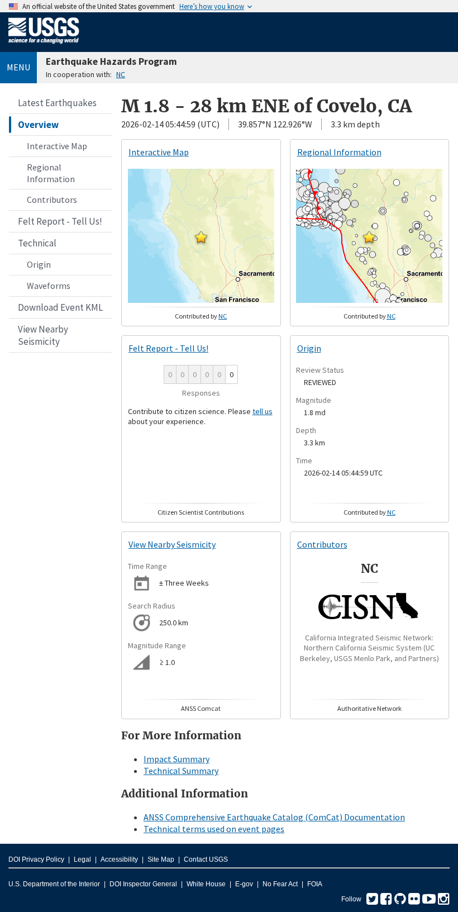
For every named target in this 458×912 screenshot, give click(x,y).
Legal (82, 859)
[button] (201, 237)
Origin (39, 264)
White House (206, 884)
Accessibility (119, 859)
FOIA (314, 884)
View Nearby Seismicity (43, 335)
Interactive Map (57, 145)
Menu (18, 67)
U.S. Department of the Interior (54, 884)
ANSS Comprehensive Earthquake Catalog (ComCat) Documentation (274, 817)
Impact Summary (176, 758)
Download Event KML (60, 307)
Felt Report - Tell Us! (60, 221)
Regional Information (51, 173)
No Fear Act (280, 884)
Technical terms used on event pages (214, 828)
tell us (262, 411)
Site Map (160, 859)
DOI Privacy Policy (36, 859)
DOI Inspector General (143, 884)
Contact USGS (206, 859)
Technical (37, 243)
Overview (38, 124)
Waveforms (48, 285)
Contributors (52, 199)
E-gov (244, 884)
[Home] (43, 45)
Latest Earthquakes (57, 103)
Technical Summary (181, 770)
